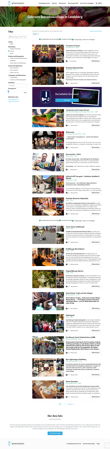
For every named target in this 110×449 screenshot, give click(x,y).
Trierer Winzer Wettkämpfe (75, 227)
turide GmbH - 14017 (71, 69)
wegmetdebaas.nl (13, 99)
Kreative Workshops (15, 49)
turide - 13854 (69, 317)
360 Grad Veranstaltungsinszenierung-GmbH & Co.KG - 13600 (82, 112)
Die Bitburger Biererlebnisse (75, 249)
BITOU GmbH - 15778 (71, 156)
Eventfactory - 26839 (71, 180)
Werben (54, 3)
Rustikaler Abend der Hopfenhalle (77, 198)
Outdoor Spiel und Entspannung (18, 58)
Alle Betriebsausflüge (89, 443)
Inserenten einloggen (87, 3)
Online (11, 44)
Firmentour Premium (73, 46)
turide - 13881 (69, 200)
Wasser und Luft (14, 72)
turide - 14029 (69, 228)
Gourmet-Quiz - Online (73, 154)
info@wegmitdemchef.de (74, 443)
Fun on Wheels (14, 70)
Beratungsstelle (73, 3)
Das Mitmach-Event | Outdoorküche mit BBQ (80, 337)
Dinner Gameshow (72, 381)
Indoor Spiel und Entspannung (18, 63)
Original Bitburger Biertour (75, 271)
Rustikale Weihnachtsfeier (74, 68)
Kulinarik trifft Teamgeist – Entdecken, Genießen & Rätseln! (82, 177)
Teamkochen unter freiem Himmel (77, 110)
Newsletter (62, 3)
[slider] (8, 91)
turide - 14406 (69, 273)
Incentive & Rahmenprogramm (18, 79)
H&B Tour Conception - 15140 (74, 361)
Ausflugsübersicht (44, 3)
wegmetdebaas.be (13, 101)
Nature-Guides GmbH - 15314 (73, 339)
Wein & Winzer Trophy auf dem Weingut (79, 293)
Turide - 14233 (69, 250)
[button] (49, 54)
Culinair (12, 51)
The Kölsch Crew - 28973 (72, 47)
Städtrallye (13, 60)
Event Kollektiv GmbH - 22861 (73, 383)
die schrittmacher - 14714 (72, 295)
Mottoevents (70, 132)
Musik (11, 53)
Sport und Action (14, 68)
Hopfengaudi (70, 315)
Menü (100, 3)
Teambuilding (13, 77)
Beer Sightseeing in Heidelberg (76, 359)
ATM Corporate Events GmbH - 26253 (76, 134)
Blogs (98, 443)
